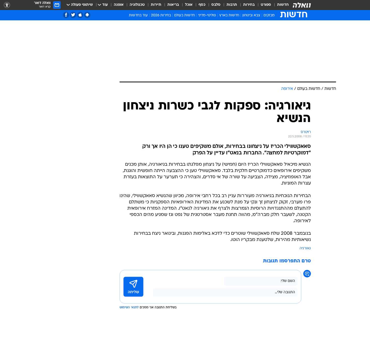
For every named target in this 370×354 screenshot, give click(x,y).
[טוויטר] (73, 15)
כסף (202, 5)
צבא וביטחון (251, 15)
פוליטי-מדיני (207, 15)
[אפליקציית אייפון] (80, 15)
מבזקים (269, 15)
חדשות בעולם (184, 15)
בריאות (173, 5)
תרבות (232, 5)
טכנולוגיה (137, 5)
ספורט (266, 5)
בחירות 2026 (161, 15)
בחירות (249, 5)
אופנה (119, 5)
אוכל (189, 5)
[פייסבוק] (66, 15)
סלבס (215, 5)
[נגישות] (7, 5)
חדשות (283, 5)
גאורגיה (305, 248)
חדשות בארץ (229, 15)
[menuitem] (280, 5)
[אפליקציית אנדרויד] (87, 15)
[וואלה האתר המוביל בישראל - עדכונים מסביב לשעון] (302, 5)
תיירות (156, 5)
